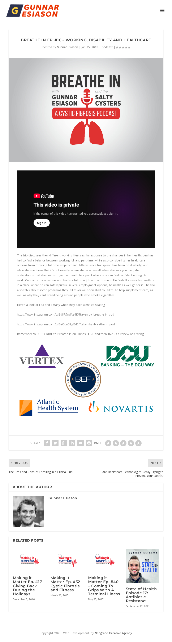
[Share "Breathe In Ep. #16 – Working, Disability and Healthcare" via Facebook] (47, 443)
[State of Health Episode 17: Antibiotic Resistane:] (142, 566)
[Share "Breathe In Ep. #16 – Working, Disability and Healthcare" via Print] (89, 443)
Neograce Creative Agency (113, 633)
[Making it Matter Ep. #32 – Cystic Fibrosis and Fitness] (67, 560)
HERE (90, 334)
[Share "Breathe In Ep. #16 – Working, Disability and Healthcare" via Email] (80, 443)
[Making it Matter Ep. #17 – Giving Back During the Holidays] (29, 560)
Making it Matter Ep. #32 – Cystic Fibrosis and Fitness (67, 584)
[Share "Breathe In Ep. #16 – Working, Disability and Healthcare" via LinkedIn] (72, 443)
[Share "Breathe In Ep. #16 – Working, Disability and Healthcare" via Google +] (64, 443)
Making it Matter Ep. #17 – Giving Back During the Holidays (29, 586)
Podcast (107, 47)
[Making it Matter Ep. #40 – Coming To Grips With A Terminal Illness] (105, 560)
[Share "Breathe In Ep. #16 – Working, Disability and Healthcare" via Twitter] (55, 443)
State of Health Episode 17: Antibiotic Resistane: (141, 595)
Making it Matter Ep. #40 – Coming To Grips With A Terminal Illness (104, 586)
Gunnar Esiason (67, 47)
